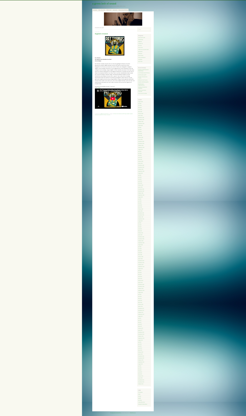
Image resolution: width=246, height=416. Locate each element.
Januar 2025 (140, 139)
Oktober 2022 (140, 193)
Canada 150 (140, 43)
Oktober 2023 (140, 169)
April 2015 (140, 372)
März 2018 (140, 302)
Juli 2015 (139, 366)
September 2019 (141, 266)
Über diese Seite (101, 10)
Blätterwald (109, 10)
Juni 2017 (140, 320)
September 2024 (141, 147)
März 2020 (140, 254)
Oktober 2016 (140, 336)
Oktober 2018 (140, 288)
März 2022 (140, 207)
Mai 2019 (140, 274)
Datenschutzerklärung (123, 10)
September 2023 (141, 171)
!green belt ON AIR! (141, 37)
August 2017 (140, 316)
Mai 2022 (140, 203)
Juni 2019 (140, 272)
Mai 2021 (140, 226)
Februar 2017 (140, 328)
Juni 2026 (140, 105)
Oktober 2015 (140, 360)
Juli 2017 (139, 318)
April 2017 (140, 324)
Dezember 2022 (141, 189)
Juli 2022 (139, 199)
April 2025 (140, 133)
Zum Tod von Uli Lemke (142, 93)
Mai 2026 (140, 107)
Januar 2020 (140, 258)
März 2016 (140, 350)
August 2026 (140, 101)
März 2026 (140, 111)
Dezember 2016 (141, 332)
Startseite (95, 10)
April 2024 (140, 157)
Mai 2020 (140, 250)
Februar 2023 (140, 185)
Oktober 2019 (140, 264)
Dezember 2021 (141, 213)
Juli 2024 (139, 151)
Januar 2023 (140, 187)
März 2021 (140, 230)
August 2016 (140, 340)
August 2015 (140, 364)
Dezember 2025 (141, 117)
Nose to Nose (140, 55)
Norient (139, 396)
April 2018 (140, 300)
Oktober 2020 (140, 240)
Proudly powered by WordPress (115, 412)
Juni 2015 (140, 368)
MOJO (139, 394)
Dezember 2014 (141, 379)
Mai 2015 (140, 370)
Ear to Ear (140, 45)
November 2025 (141, 119)
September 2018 (141, 290)
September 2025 (141, 123)
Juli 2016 (139, 342)
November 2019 (141, 262)
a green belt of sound (104, 3)
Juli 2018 (139, 294)
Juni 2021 (140, 224)
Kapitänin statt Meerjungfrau (143, 82)
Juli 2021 (139, 222)
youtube (98, 87)
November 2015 (141, 358)
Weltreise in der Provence (143, 80)
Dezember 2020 (141, 236)
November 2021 (141, 215)
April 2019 (140, 276)
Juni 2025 (140, 129)
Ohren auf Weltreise (141, 57)
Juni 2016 (140, 344)
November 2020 (141, 238)
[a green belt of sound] (123, 19)
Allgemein (102, 113)
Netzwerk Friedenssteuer (142, 404)
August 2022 (140, 197)
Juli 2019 (139, 270)
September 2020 (141, 242)
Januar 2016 (140, 354)
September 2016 (141, 338)
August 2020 (140, 244)
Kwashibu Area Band (98, 114)
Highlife (131, 113)
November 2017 (141, 310)
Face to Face (140, 47)
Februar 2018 (140, 304)
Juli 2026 (139, 103)
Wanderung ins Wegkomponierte (141, 84)
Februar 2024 (140, 161)
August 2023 (140, 173)
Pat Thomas (104, 114)
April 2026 (140, 109)
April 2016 (140, 348)
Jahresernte (106, 113)
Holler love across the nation (143, 49)
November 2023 (141, 167)
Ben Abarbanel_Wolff (120, 113)
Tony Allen (108, 114)
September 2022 (141, 195)
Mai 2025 (140, 131)
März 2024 (140, 159)
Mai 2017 (140, 322)
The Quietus (140, 392)
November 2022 (141, 191)
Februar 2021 (140, 232)
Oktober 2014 (140, 383)
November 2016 (141, 334)
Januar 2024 (140, 163)
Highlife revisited (101, 34)
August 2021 (140, 220)
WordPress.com (133, 412)
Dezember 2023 (141, 165)
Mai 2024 (140, 155)
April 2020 (140, 252)
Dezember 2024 (141, 141)
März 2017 (140, 326)
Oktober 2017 (140, 312)
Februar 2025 (140, 137)
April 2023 (140, 181)
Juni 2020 (140, 248)
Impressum (115, 10)
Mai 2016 (140, 346)
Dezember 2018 (141, 284)
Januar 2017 (140, 330)
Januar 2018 (140, 306)
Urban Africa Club (141, 402)
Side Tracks (140, 61)
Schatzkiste (140, 59)
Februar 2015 (140, 376)
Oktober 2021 (140, 216)
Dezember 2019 (141, 260)
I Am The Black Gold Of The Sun (144, 72)
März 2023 (140, 183)
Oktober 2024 (140, 145)
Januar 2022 (140, 211)
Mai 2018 (140, 298)
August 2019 (140, 268)
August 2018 (140, 292)
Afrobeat (115, 113)
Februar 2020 (140, 256)
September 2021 (141, 218)
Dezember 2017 (141, 308)
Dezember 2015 (141, 356)
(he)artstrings (140, 39)
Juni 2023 (140, 177)
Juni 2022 (140, 201)
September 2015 (141, 362)
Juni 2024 (140, 153)
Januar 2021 (140, 234)
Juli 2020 (139, 246)
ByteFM (139, 398)
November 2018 (141, 286)
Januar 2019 (140, 282)
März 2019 (140, 278)
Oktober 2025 (140, 121)
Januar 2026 (140, 115)
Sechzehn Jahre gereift (142, 74)
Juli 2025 (139, 127)
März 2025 (140, 135)
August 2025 (140, 125)
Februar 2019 (140, 280)
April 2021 (140, 228)
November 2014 (141, 381)
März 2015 (140, 374)
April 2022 (140, 205)
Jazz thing (140, 400)
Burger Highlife (127, 113)
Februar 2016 (140, 352)
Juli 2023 (139, 175)
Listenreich (140, 53)
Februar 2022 (140, 209)
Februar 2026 (140, 113)
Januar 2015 (140, 377)
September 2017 (141, 314)
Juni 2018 (140, 296)
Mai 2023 (140, 179)
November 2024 (141, 143)
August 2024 (140, 149)
